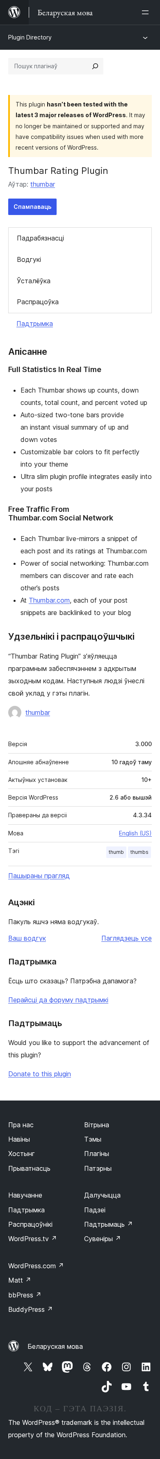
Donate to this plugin (39, 1074)
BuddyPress (30, 1309)
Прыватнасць (29, 1168)
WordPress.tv (32, 1239)
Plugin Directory (30, 37)
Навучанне (25, 1195)
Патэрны (98, 1168)
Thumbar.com (49, 600)
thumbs (139, 852)
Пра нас (21, 1125)
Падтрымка (34, 323)
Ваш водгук (27, 938)
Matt (19, 1280)
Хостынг (21, 1153)
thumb (116, 852)
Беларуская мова (55, 1346)
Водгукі (29, 259)
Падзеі (94, 1210)
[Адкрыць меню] (147, 12)
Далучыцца (102, 1195)
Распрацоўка (38, 302)
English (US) (135, 833)
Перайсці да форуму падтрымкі (58, 1000)
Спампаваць (32, 206)
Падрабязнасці (40, 238)
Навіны (19, 1139)
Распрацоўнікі (30, 1224)
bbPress (24, 1295)
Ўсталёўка (33, 281)
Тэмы (92, 1139)
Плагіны (96, 1153)
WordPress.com (36, 1266)
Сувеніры (102, 1239)
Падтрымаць (108, 1224)
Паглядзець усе (126, 938)
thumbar (42, 184)
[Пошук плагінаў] (95, 66)
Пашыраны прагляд (39, 876)
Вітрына (96, 1125)
